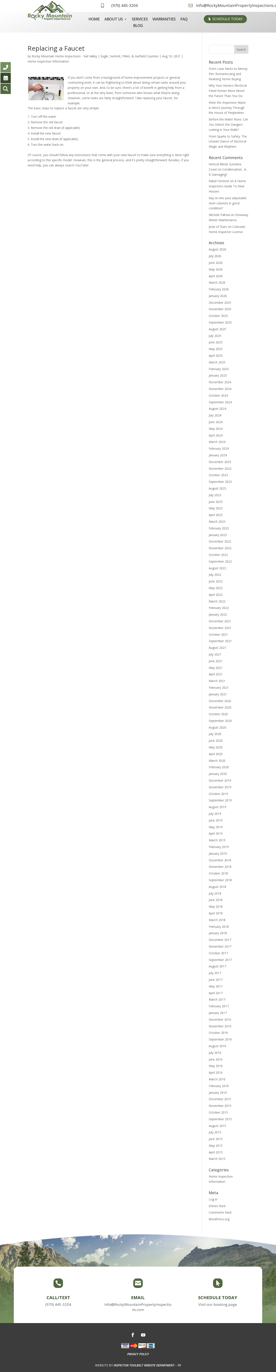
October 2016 (218, 1033)
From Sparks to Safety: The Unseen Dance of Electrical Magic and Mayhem (228, 141)
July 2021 (215, 654)
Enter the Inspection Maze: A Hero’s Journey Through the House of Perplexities (227, 107)
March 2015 (217, 1159)
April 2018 (216, 913)
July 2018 (215, 893)
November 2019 (220, 787)
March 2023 (217, 521)
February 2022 (219, 608)
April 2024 (216, 435)
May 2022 (216, 588)
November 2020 (220, 707)
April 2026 (216, 276)
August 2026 (217, 249)
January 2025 (218, 375)
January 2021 (218, 694)
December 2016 (220, 1019)
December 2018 (220, 860)
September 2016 (220, 1039)
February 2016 (219, 1086)
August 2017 (217, 966)
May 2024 (216, 429)
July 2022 (215, 575)
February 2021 (219, 687)
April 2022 (216, 595)
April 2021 (216, 674)
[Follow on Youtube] (143, 1335)
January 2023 (218, 535)
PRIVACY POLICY (138, 1354)
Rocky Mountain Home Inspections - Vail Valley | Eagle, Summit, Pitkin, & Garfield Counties (95, 56)
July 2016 (215, 1053)
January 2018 (218, 933)
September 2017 (220, 960)
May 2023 (216, 508)
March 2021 (217, 681)
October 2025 (218, 316)
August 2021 (217, 648)
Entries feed (217, 1206)
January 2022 (218, 614)
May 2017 (216, 986)
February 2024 (219, 448)
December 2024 (220, 382)
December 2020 (220, 701)
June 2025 (216, 342)
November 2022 (220, 548)
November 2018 (220, 867)
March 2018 (217, 920)
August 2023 (217, 488)
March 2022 (217, 601)
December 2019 (220, 780)
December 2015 (220, 1099)
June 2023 (216, 502)
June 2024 (216, 422)
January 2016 (218, 1092)
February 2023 (219, 528)
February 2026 (219, 289)
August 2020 (217, 727)
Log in (213, 1199)
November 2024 (220, 389)
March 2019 (217, 840)
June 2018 (216, 900)
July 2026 (215, 256)
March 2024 (217, 442)
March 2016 (217, 1079)
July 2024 (215, 415)
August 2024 (217, 409)
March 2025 (217, 362)
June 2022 (216, 581)
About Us (113, 19)
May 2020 (216, 747)
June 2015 (216, 1139)
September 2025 (220, 322)
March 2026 (217, 282)
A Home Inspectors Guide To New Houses (227, 186)
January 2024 (218, 455)
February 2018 (219, 927)
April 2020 (216, 754)
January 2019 (218, 853)
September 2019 (220, 800)
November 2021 (220, 628)
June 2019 (216, 820)
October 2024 (218, 395)
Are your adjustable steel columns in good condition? (227, 203)
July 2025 (215, 336)
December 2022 (220, 541)
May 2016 (216, 1066)
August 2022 (217, 568)
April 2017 (216, 993)
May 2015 (216, 1146)
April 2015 (216, 1152)
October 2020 (218, 714)
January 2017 (218, 1013)
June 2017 (216, 980)
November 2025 (220, 309)
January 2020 (218, 774)
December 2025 (220, 302)
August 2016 (217, 1046)
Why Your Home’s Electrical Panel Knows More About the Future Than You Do (228, 90)
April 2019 (216, 833)
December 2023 (220, 462)
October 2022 (218, 555)
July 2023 (215, 495)
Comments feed (220, 1212)
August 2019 (217, 807)
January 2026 (218, 296)
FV (179, 1365)
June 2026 (216, 263)
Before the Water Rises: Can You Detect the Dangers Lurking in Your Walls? (228, 124)
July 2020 (215, 734)
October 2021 (218, 634)
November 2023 (220, 468)
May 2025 (216, 349)
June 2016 (216, 1059)
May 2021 (216, 668)
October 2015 (218, 1112)
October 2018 (218, 873)
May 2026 (216, 269)
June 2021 (216, 661)
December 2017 (220, 940)
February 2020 (219, 767)
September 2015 (220, 1119)
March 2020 (217, 761)
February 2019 (219, 847)
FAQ (183, 19)
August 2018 (217, 887)
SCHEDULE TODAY (227, 19)
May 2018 (216, 906)
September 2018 (220, 880)
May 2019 (216, 827)
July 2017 (215, 973)
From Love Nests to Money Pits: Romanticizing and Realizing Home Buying (228, 74)
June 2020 (216, 740)
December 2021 (220, 621)
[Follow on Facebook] (133, 1335)
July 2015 (215, 1132)
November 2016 (220, 1026)
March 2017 (217, 999)
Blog (138, 26)
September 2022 (220, 561)
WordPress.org (219, 1219)
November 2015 (220, 1106)
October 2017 (218, 953)
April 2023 (216, 515)
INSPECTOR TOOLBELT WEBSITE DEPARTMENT (144, 1365)
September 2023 (220, 482)
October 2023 (218, 475)
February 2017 (219, 1006)
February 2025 (219, 369)
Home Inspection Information (48, 61)
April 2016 (216, 1072)
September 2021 (220, 641)
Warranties (164, 19)
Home (94, 19)
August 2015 (217, 1126)
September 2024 (220, 402)
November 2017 (220, 946)
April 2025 (216, 356)
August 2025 (217, 329)
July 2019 (215, 814)
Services (140, 19)
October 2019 (218, 794)
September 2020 (220, 721)
